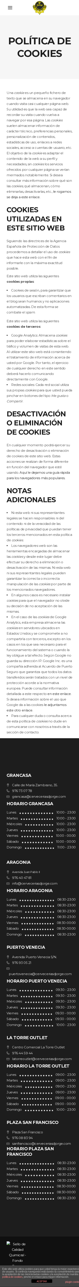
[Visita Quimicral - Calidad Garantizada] (39, 1255)
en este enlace (59, 694)
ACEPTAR (42, 1281)
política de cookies (12, 1276)
